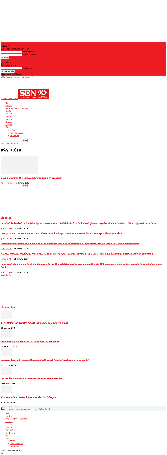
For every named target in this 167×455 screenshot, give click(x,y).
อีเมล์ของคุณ (27, 68)
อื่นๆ (7, 127)
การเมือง (8, 111)
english (8, 124)
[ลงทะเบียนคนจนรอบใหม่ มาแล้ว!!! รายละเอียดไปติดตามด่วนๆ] (6, 337)
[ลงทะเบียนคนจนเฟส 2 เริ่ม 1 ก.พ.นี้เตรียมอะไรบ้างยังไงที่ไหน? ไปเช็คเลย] (6, 318)
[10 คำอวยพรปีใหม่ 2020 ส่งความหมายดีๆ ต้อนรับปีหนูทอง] (6, 392)
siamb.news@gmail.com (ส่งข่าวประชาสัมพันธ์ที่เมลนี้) (29, 409)
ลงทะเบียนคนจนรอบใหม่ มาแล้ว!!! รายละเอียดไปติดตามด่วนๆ (30, 341)
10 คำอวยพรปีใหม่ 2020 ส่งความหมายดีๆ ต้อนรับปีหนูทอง (29, 397)
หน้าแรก (4, 143)
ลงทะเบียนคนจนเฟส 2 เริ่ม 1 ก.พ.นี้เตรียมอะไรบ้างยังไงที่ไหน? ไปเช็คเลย (34, 322)
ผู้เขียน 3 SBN (6, 228)
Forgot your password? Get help (12, 60)
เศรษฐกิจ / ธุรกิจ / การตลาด (17, 108)
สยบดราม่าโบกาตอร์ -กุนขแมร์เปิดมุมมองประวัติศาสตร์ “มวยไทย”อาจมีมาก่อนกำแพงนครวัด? (45, 360)
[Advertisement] (42, 83)
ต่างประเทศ (9, 122)
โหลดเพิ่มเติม (6, 275)
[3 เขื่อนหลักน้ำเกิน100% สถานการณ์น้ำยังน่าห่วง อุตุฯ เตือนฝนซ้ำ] (19, 173)
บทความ (8, 116)
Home (8, 103)
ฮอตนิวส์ (8, 105)
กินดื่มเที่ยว (14, 135)
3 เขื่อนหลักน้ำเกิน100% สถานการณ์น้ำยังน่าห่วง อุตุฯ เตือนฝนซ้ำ (31, 178)
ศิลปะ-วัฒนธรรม (16, 133)
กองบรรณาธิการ (7, 183)
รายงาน (8, 114)
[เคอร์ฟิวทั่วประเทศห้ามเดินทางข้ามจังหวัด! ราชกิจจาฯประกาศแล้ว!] (6, 374)
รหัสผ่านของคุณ (28, 55)
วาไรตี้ (12, 130)
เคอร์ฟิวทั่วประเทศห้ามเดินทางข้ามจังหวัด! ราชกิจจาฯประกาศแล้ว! (31, 378)
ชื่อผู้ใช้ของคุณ (28, 52)
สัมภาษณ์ (9, 119)
